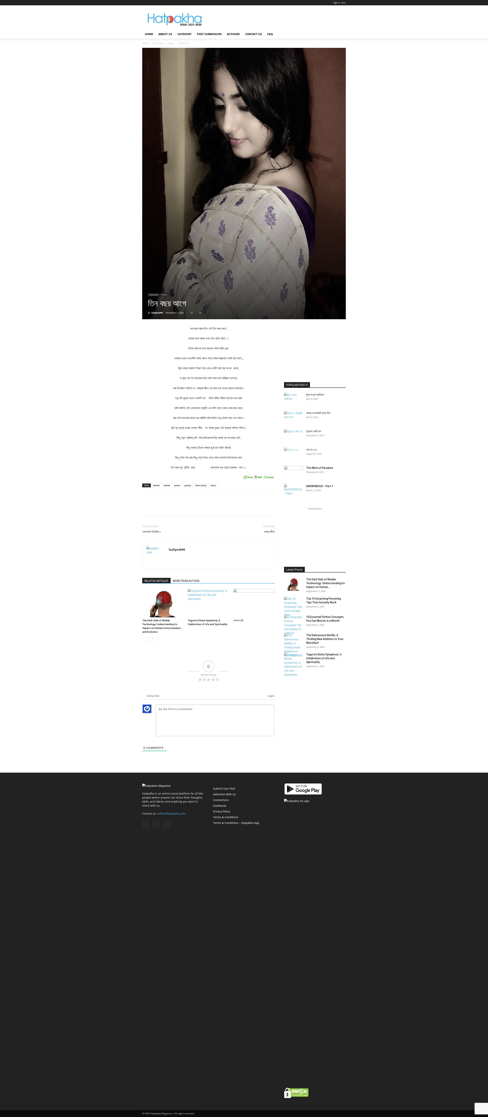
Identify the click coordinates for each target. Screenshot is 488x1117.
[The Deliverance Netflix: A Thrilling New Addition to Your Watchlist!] (293, 645)
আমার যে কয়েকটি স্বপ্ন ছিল (318, 413)
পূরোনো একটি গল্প (313, 431)
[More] (271, 508)
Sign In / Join (339, 2)
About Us (165, 34)
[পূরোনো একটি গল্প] (293, 436)
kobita (167, 485)
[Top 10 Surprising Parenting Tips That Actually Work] (293, 607)
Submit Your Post (224, 788)
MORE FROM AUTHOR (186, 580)
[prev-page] (144, 639)
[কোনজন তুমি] (254, 603)
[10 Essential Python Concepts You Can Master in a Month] (293, 625)
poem (177, 485)
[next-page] (150, 639)
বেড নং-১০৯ (311, 449)
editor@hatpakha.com (171, 813)
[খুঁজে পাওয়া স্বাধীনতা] (293, 398)
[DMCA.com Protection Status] (296, 1097)
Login (270, 695)
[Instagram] (151, 2)
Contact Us (253, 34)
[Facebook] (145, 2)
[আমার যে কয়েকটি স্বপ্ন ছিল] (293, 417)
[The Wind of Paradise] (293, 472)
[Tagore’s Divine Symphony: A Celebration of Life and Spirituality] (208, 603)
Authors (233, 34)
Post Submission (209, 34)
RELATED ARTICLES (156, 580)
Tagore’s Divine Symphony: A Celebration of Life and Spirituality (323, 658)
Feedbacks (219, 805)
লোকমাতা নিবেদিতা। (151, 531)
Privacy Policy (221, 811)
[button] (341, 34)
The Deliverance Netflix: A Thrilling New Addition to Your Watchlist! (325, 639)
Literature (158, 43)
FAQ (270, 34)
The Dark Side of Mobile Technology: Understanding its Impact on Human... (325, 583)
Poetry (171, 43)
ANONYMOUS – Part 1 (319, 486)
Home (149, 34)
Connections (221, 800)
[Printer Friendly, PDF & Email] (258, 477)
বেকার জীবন (269, 531)
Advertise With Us (224, 794)
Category (184, 34)
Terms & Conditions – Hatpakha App (236, 823)
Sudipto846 (157, 312)
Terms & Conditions (225, 817)
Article (156, 485)
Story (213, 485)
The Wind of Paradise (319, 467)
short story (200, 485)
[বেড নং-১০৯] (293, 454)
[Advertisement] (276, 19)
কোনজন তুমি (238, 620)
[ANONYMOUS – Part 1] (293, 491)
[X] (158, 2)
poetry (187, 485)
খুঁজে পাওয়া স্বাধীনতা (315, 394)
